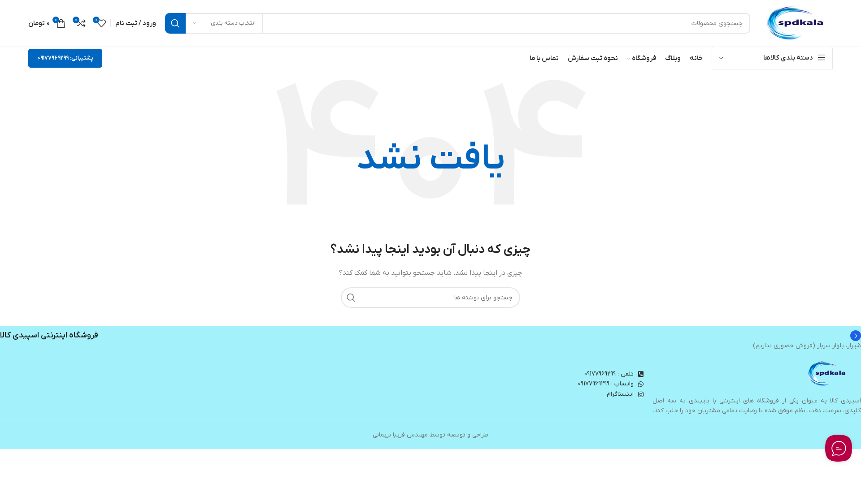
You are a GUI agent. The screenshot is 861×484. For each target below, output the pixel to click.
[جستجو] (175, 23)
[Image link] (827, 373)
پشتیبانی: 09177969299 (65, 58)
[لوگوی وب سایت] (796, 23)
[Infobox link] (430, 335)
